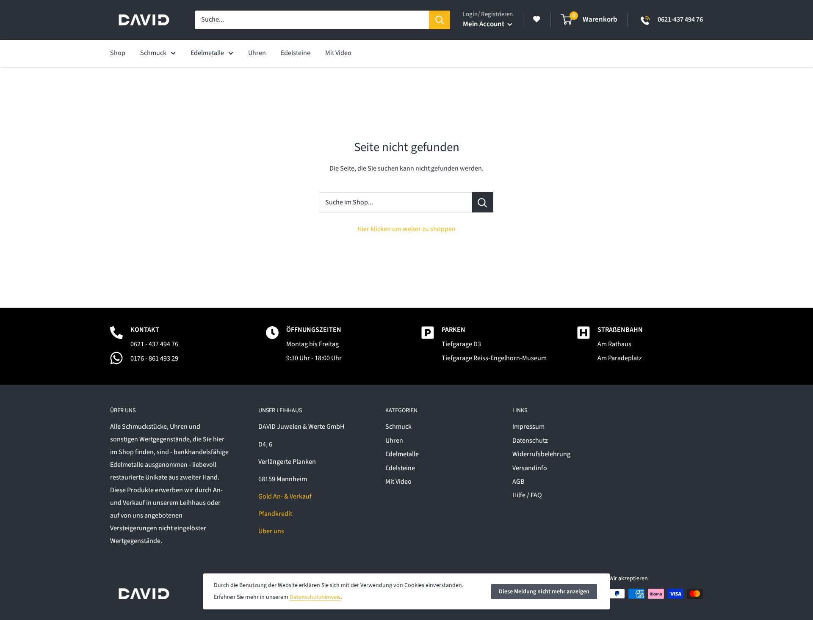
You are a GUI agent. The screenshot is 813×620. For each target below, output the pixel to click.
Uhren (394, 440)
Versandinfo (529, 468)
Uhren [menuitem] (257, 53)
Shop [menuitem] (117, 53)
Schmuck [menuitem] (153, 53)
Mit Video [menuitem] (338, 53)
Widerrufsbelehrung (541, 454)
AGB (518, 481)
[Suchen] (439, 20)
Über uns (271, 531)
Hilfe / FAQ (527, 495)
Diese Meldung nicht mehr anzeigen (544, 591)
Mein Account (484, 24)
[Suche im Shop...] (482, 202)
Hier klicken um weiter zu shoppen (406, 229)
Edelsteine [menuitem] (295, 53)
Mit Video (398, 481)
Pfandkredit (275, 513)
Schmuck (398, 426)
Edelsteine (400, 468)
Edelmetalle (402, 454)
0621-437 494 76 (680, 19)
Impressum (528, 426)
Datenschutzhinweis (315, 597)
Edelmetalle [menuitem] (207, 53)
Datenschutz (530, 440)
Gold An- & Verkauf (285, 496)
